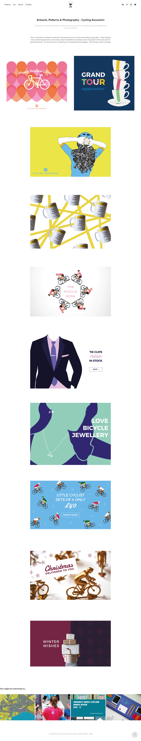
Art (14, 4)
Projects (7, 4)
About (20, 4)
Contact (28, 4)
